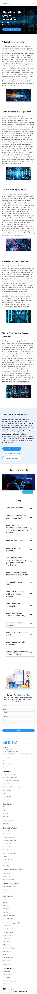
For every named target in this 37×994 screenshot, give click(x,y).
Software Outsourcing (9, 834)
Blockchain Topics (8, 935)
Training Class (7, 796)
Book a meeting (24, 695)
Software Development (10, 840)
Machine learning (8, 896)
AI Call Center (7, 876)
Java (4, 893)
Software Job (7, 843)
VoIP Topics (6, 912)
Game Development (9, 784)
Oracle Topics (7, 964)
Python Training (7, 974)
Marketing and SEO (9, 886)
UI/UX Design (7, 790)
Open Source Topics (9, 915)
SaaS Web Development (10, 777)
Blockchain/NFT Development (12, 787)
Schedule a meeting (12, 458)
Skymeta (5, 813)
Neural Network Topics (9, 929)
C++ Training (7, 977)
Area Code (6, 823)
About (4, 760)
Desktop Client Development (11, 780)
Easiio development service (12, 453)
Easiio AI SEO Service (9, 831)
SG (4, 807)
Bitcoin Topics (7, 961)
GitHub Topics (7, 862)
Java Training (7, 971)
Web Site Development (10, 774)
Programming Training (9, 981)
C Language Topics (8, 859)
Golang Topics (7, 856)
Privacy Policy (7, 764)
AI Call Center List (8, 879)
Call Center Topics (8, 918)
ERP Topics (6, 906)
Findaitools (6, 816)
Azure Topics (7, 951)
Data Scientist (7, 846)
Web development (8, 837)
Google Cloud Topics (9, 948)
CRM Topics (6, 909)
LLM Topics (6, 941)
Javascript (6, 890)
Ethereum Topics (8, 957)
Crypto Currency (8, 925)
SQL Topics (6, 945)
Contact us (12, 29)
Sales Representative (9, 853)
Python (5, 902)
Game (5, 793)
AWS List (5, 954)
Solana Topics (7, 866)
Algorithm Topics (8, 932)
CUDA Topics (7, 938)
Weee (4, 810)
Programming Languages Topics (12, 869)
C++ (4, 800)
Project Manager (8, 850)
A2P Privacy (6, 767)
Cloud (4, 899)
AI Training (6, 984)
